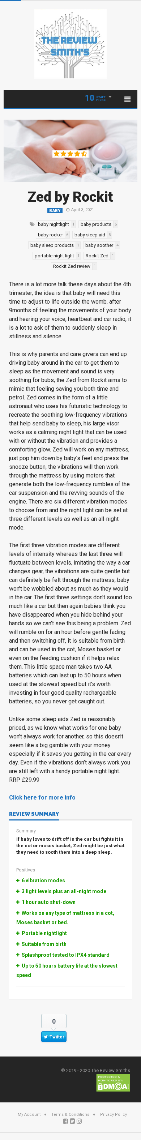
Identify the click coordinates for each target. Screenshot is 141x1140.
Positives (25, 870)
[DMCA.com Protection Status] (113, 1082)
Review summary (34, 814)
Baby (55, 210)
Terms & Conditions (70, 1114)
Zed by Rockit (70, 197)
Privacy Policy (113, 1114)
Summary (26, 830)
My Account (29, 1114)
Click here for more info (42, 797)
